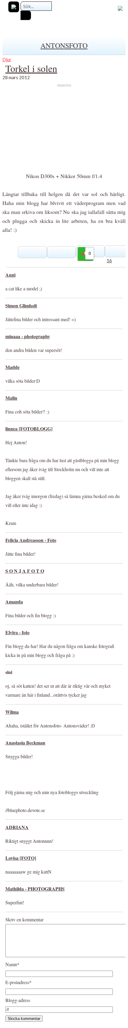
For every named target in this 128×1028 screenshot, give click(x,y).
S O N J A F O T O (24, 570)
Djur (6, 59)
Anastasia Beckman (25, 742)
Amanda (14, 601)
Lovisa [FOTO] (20, 857)
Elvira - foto (17, 632)
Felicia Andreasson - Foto (30, 540)
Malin (11, 397)
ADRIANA (17, 827)
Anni (10, 274)
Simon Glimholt (21, 305)
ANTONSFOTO (64, 45)
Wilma (12, 711)
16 (109, 260)
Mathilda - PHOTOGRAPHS (35, 888)
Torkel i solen (31, 68)
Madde (12, 367)
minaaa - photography (27, 336)
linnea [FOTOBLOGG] (28, 428)
